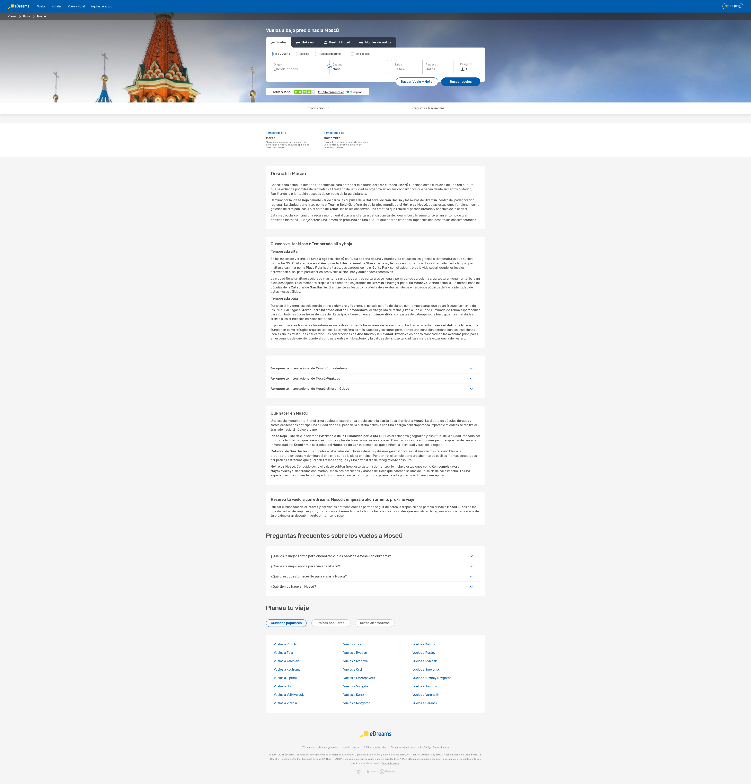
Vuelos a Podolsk (286, 644)
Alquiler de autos (101, 6)
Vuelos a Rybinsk (424, 661)
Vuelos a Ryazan (355, 653)
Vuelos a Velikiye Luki (289, 695)
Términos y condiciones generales (320, 747)
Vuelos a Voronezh (425, 695)
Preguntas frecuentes (427, 108)
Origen (278, 64)
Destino (337, 64)
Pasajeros (466, 64)
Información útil (318, 108)
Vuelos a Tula (283, 653)
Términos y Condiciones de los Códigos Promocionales (420, 747)
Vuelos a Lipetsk (285, 678)
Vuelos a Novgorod (356, 703)
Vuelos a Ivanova (355, 661)
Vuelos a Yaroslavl (287, 661)
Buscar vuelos (461, 82)
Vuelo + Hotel (76, 6)
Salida (398, 64)
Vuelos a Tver (353, 644)
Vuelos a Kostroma (287, 669)
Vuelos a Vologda (355, 686)
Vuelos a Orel (352, 669)
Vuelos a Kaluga (423, 644)
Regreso (431, 64)
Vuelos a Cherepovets (359, 678)
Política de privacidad (375, 747)
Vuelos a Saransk (424, 703)
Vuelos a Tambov (424, 686)
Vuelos (41, 6)
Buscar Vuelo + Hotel (417, 82)
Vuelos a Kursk (353, 695)
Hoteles (57, 6)
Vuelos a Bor (283, 686)
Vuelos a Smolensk (425, 669)
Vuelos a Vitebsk (285, 703)
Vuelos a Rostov (424, 653)
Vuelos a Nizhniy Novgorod (432, 678)
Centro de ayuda (390, 763)
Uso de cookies (351, 747)
